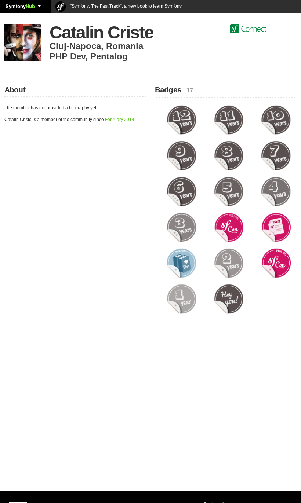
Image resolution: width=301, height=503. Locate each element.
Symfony (20, 6)
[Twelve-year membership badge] (181, 119)
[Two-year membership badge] (229, 262)
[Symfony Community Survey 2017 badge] (276, 227)
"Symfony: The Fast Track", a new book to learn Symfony (125, 6)
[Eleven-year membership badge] (229, 119)
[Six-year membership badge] (181, 191)
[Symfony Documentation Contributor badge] (181, 262)
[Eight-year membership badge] (229, 155)
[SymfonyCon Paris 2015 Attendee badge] (276, 262)
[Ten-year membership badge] (276, 119)
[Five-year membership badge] (229, 191)
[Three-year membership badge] (181, 227)
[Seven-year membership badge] (276, 155)
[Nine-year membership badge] (181, 155)
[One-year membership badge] (181, 298)
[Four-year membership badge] (276, 191)
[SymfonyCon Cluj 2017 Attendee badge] (229, 227)
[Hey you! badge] (229, 298)
